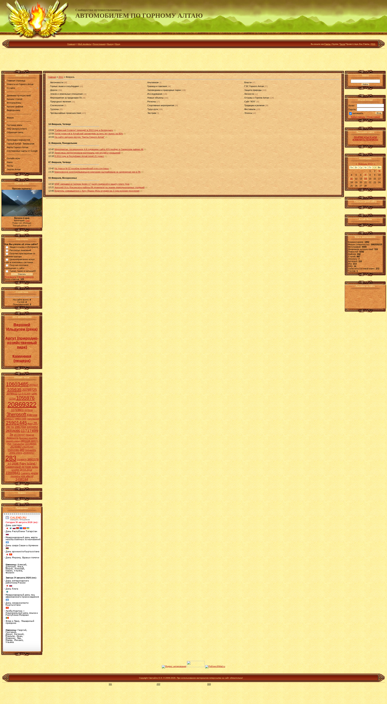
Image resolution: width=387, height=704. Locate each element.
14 (365, 179)
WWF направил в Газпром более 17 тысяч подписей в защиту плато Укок (91, 184)
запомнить (357, 113)
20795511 (12, 393)
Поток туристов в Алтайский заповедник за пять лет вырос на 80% (88, 133)
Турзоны (54, 109)
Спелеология (56, 105)
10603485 (17, 384)
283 (10, 458)
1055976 (25, 398)
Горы (28, 221)
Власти (248, 82)
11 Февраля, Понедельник (62, 143)
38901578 (32, 459)
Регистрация (99, 44)
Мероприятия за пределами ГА (66, 98)
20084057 (28, 453)
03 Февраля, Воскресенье (62, 178)
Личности (249, 94)
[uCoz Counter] (196, 666)
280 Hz (10, 427)
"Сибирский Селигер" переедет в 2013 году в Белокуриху (83, 130)
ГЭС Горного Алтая (254, 86)
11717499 (29, 431)
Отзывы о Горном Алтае (256, 98)
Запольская (33, 418)
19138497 (19, 435)
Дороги (53, 90)
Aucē (30, 423)
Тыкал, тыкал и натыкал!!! (22, 271)
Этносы (248, 113)
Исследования (154, 94)
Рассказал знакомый (20, 250)
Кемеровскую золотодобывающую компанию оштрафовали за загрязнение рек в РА (97, 172)
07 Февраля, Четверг (59, 162)
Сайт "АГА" (249, 101)
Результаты (11, 277)
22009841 (13, 473)
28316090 (13, 431)
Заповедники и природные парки (164, 90)
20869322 (21, 404)
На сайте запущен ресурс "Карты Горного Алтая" (79, 137)
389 (22, 450)
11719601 (17, 410)
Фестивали (249, 109)
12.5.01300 (24, 393)
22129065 (30, 443)
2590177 (10, 418)
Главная (71, 44)
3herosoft (16, 414)
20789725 (29, 390)
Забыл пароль (358, 117)
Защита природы (253, 90)
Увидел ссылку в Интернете (23, 247)
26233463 (16, 446)
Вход (117, 44)
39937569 (20, 418)
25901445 (16, 422)
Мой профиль (84, 44)
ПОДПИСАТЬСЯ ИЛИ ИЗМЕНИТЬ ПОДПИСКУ (365, 138)
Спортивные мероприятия (160, 105)
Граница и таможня (157, 86)
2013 (60, 77)
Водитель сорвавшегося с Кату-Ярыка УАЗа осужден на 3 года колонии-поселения (96, 191)
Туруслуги (152, 109)
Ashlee (35, 467)
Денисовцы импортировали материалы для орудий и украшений (87, 153)
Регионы (151, 101)
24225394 (27, 446)
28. (35, 423)
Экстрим (151, 113)
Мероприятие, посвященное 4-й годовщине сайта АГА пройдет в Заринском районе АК (98, 149)
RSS (373, 44)
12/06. (34, 393)
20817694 (20, 427)
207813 (33, 385)
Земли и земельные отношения (66, 94)
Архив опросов (26, 277)
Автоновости (56, 82)
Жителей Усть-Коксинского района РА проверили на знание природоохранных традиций (99, 187)
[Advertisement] (193, 60)
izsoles (15, 469)
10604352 (32, 427)
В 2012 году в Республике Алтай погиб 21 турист (79, 156)
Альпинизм (153, 82)
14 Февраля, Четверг (59, 124)
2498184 (22, 479)
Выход (110, 44)
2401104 (25, 440)
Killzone (32, 415)
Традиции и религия (254, 105)
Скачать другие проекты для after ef (24, 475)
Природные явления (60, 101)
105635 (14, 389)
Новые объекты (155, 98)
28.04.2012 (26, 469)
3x (11, 434)
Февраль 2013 (365, 164)
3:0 (9, 463)
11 (351, 179)
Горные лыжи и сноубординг (64, 86)
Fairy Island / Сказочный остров (20, 465)
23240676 (22, 459)
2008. (15, 463)
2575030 (28, 410)
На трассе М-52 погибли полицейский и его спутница (81, 168)
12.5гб (12, 399)
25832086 (13, 450)
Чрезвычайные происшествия (65, 113)
